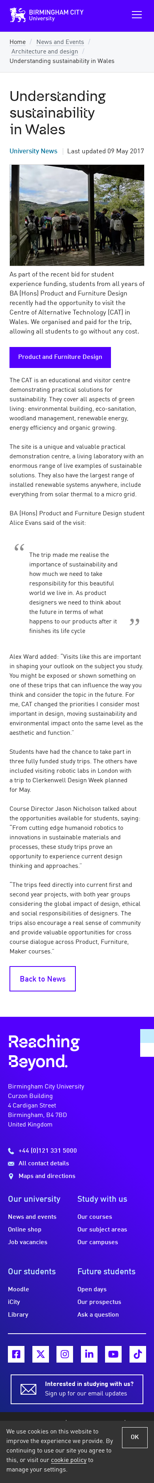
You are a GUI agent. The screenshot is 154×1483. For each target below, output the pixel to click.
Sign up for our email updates (89, 1389)
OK (135, 1437)
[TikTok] (138, 1354)
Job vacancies (27, 1242)
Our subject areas (102, 1230)
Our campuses (97, 1242)
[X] (40, 1354)
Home (17, 42)
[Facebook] (16, 1354)
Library (18, 1315)
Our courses (94, 1217)
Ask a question (98, 1315)
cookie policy (68, 1460)
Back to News (43, 980)
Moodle (18, 1290)
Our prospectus (99, 1302)
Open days (92, 1290)
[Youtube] (113, 1354)
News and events (32, 1217)
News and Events (60, 42)
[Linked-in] (89, 1354)
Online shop (24, 1230)
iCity (14, 1302)
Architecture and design (44, 52)
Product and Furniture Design (60, 357)
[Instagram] (64, 1354)
